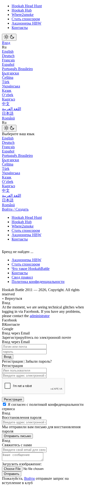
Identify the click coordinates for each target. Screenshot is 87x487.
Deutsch (8, 56)
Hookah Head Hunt (27, 6)
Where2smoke (23, 15)
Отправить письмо (17, 436)
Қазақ (6, 90)
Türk (5, 82)
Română (8, 118)
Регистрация (13, 399)
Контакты (20, 28)
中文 (6, 104)
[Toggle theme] (9, 37)
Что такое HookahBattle (31, 269)
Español (8, 64)
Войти (29, 478)
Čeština (7, 77)
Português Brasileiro (17, 69)
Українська (11, 86)
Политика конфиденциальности (38, 282)
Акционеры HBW (26, 23)
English (8, 51)
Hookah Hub (22, 10)
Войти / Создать (15, 209)
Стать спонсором (26, 19)
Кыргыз (8, 99)
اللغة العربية (11, 109)
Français (8, 60)
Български (10, 73)
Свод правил (22, 277)
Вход (6, 43)
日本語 (8, 113)
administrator (40, 316)
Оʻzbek (7, 95)
